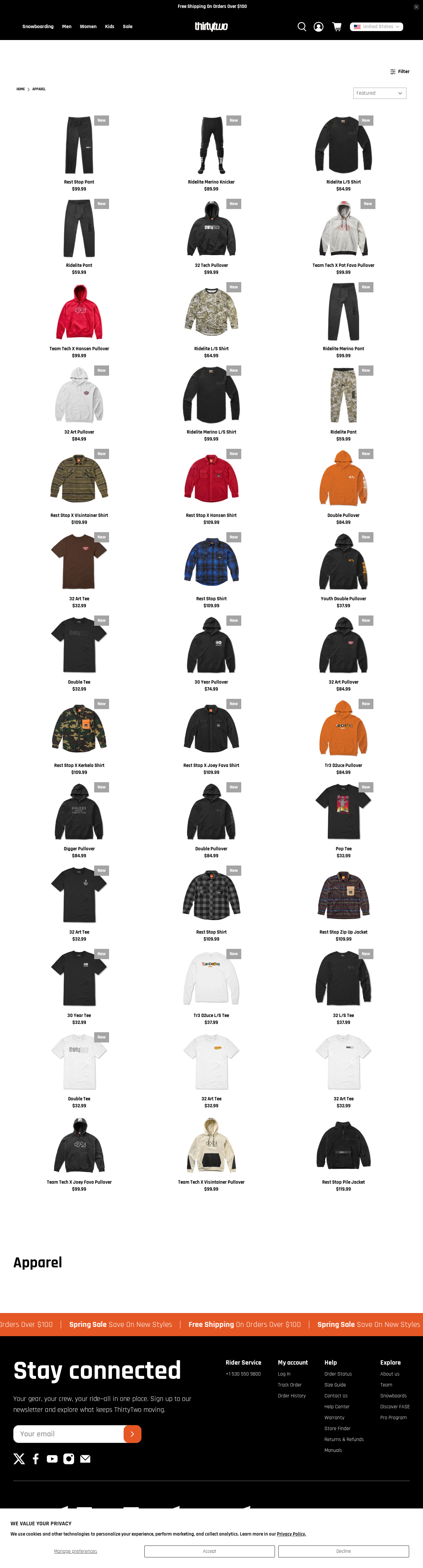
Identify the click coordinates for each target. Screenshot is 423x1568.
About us (390, 1374)
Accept (209, 1551)
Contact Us (336, 1395)
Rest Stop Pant (79, 182)
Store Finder (338, 1428)
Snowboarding (38, 26)
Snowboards (393, 1395)
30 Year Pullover (211, 682)
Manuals (333, 1450)
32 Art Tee (79, 599)
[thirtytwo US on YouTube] (52, 1463)
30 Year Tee (79, 1015)
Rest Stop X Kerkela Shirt (79, 765)
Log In (284, 1374)
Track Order (290, 1384)
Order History (292, 1395)
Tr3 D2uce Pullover (343, 765)
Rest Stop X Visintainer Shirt (79, 515)
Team (386, 1384)
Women (88, 26)
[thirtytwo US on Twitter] (19, 1463)
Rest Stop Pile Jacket (343, 1182)
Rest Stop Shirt (211, 599)
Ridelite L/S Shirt (344, 182)
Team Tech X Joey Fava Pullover (79, 1182)
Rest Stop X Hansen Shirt (211, 515)
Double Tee (79, 682)
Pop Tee (344, 849)
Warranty (334, 1417)
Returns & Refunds (344, 1439)
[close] (416, 7)
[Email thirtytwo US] (85, 1463)
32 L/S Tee (343, 1015)
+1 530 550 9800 (243, 1374)
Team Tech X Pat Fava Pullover (343, 265)
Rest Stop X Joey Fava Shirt (211, 765)
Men (66, 26)
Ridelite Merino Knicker (211, 182)
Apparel (39, 89)
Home (21, 89)
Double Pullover (343, 515)
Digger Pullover (79, 849)
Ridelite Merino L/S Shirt (211, 432)
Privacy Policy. (291, 1534)
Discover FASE (395, 1406)
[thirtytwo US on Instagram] (69, 1463)
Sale (128, 26)
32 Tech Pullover (211, 265)
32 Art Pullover (79, 432)
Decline (343, 1551)
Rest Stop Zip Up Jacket (343, 932)
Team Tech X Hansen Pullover (79, 349)
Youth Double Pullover (343, 599)
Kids (109, 26)
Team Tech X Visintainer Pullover (211, 1182)
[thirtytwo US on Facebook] (36, 1463)
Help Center (337, 1406)
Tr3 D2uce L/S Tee (211, 1015)
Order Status (338, 1374)
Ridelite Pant (79, 265)
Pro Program (393, 1417)
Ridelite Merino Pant (343, 349)
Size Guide (335, 1384)
